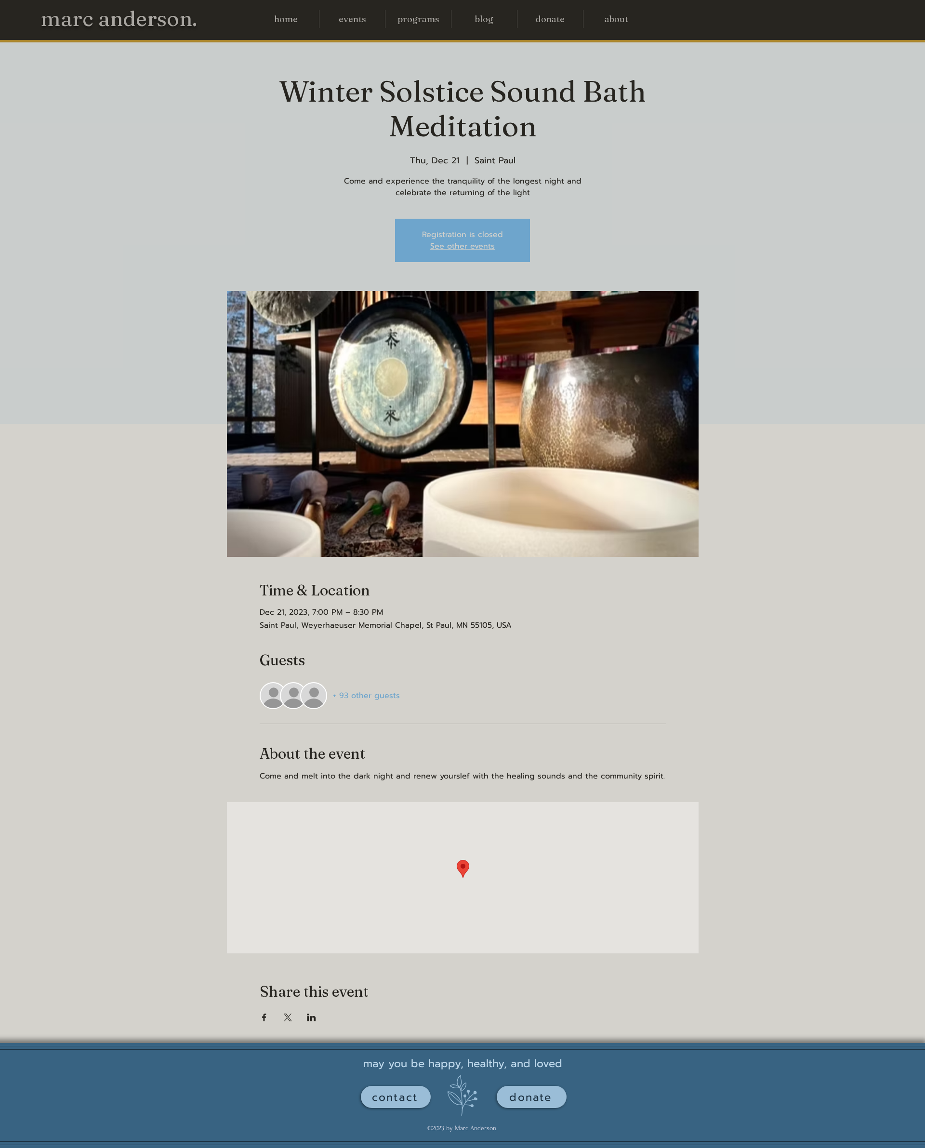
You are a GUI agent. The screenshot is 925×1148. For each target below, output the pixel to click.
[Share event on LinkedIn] (311, 1017)
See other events (462, 246)
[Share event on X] (287, 1017)
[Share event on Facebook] (264, 1017)
